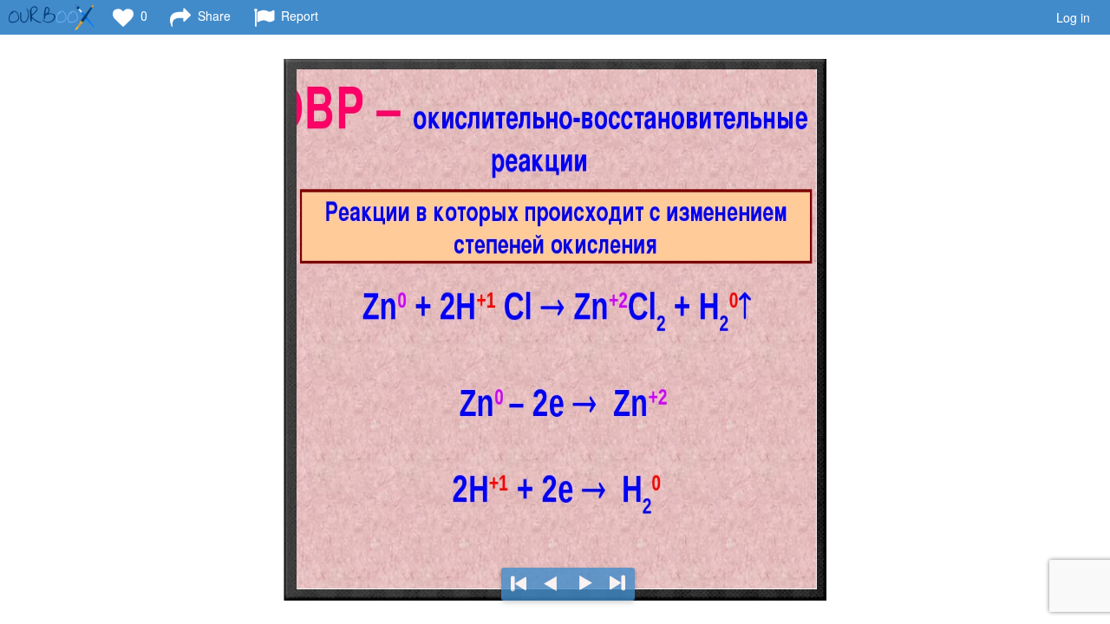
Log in (1073, 17)
